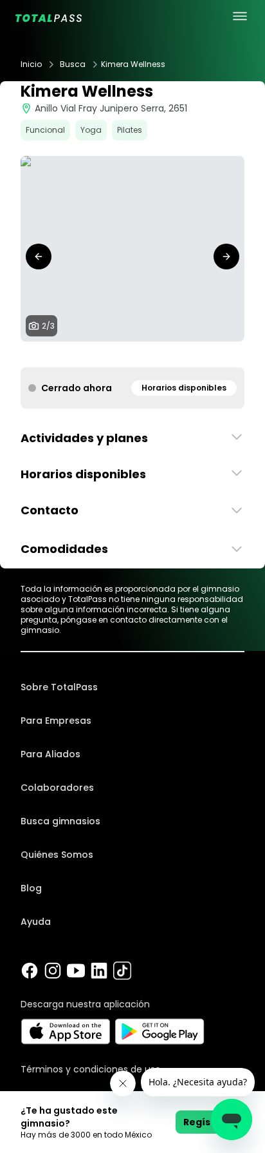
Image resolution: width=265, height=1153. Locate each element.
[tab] (122, 354)
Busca (73, 64)
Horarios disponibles (184, 387)
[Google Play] (160, 1031)
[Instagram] (53, 971)
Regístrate (210, 1122)
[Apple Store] (65, 1031)
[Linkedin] (99, 971)
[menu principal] (240, 16)
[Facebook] (30, 971)
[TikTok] (122, 971)
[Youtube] (76, 971)
